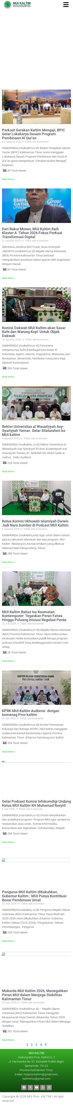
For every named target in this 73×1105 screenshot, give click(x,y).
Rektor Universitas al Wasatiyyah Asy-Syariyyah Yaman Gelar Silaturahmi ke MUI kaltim (33, 431)
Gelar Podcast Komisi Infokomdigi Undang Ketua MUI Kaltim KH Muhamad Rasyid (36, 803)
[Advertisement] (36, 47)
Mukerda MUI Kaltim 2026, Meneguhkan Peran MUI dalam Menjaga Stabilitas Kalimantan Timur (35, 995)
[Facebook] (24, 1087)
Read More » (9, 179)
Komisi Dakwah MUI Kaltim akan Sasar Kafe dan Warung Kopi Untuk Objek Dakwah (33, 332)
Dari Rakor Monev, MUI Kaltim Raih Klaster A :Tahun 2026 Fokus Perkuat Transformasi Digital (32, 233)
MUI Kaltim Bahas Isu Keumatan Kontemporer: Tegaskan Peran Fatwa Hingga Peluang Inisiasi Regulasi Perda (34, 616)
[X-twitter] (30, 1087)
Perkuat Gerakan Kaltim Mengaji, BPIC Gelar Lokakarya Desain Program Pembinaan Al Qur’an (33, 134)
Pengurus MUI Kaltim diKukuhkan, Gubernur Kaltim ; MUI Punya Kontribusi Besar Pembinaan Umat (34, 896)
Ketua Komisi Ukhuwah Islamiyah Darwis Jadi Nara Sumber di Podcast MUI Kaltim (35, 523)
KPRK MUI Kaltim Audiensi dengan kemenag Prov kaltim (30, 713)
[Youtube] (36, 1087)
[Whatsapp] (42, 1087)
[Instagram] (49, 1087)
